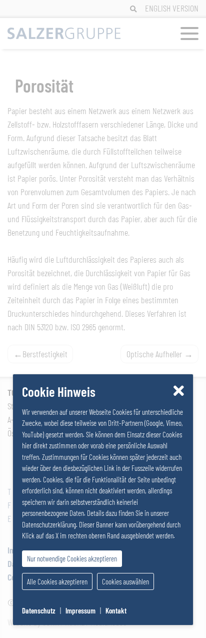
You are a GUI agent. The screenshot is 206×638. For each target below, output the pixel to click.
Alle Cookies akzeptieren (57, 581)
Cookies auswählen (125, 581)
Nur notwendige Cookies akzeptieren (72, 558)
